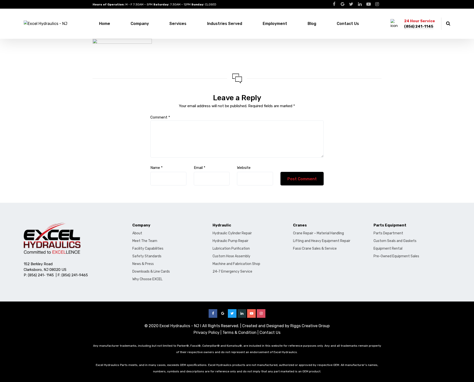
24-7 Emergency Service (232, 271)
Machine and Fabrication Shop (236, 264)
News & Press (143, 264)
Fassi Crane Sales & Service (315, 248)
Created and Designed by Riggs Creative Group (286, 325)
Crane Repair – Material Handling (318, 233)
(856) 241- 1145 (41, 275)
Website (244, 167)
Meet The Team (144, 241)
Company (140, 23)
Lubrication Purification (231, 248)
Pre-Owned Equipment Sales (396, 256)
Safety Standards (146, 256)
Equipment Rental (388, 248)
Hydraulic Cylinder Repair (232, 233)
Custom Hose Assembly (231, 256)
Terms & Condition (239, 332)
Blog (312, 23)
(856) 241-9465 (74, 275)
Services (177, 23)
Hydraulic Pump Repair (230, 241)
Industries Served (224, 23)
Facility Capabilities (147, 248)
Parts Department (388, 233)
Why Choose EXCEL (147, 279)
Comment (160, 117)
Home (104, 23)
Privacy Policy (206, 332)
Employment (275, 23)
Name (156, 167)
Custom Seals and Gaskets (395, 241)
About (137, 233)
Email (199, 167)
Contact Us (348, 23)
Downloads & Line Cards (151, 271)
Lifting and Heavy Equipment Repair (321, 241)
